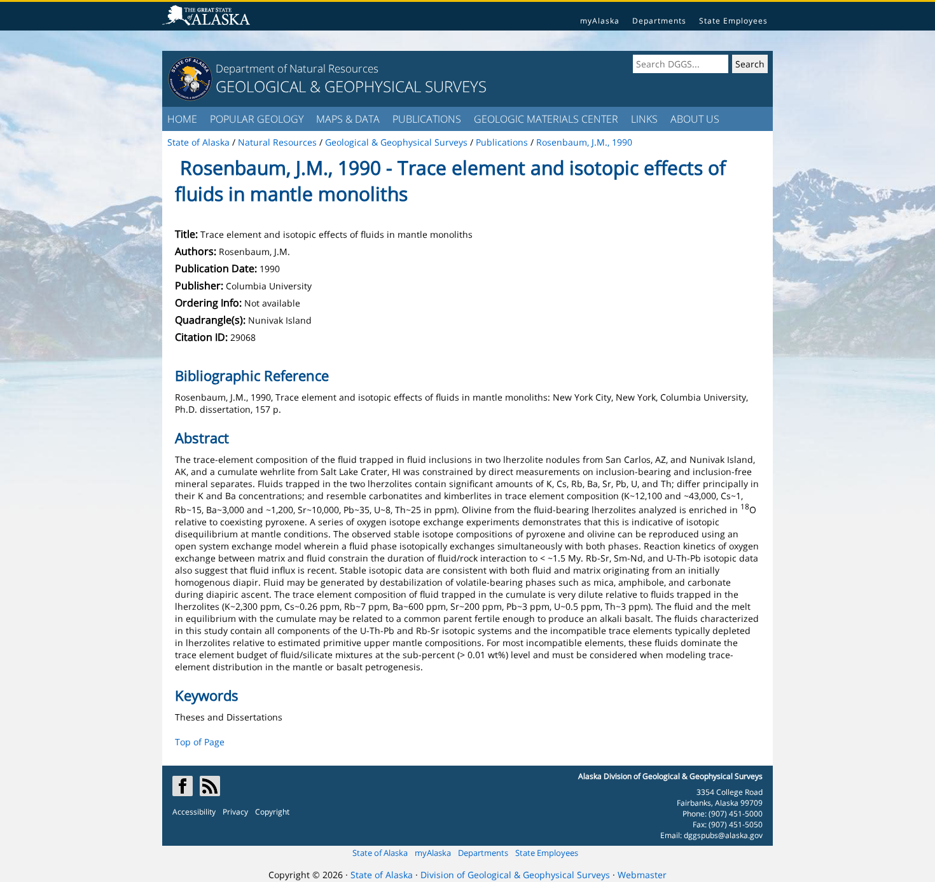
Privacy (235, 811)
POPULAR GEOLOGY (256, 119)
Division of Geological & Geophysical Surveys (515, 875)
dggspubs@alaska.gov (723, 835)
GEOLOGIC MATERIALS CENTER (546, 119)
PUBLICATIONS (426, 119)
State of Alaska (380, 852)
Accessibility (194, 811)
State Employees (733, 20)
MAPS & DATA (348, 119)
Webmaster (642, 875)
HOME (182, 119)
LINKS (644, 119)
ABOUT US (694, 119)
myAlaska (600, 20)
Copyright (272, 811)
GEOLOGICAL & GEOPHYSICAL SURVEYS (351, 86)
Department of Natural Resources (297, 68)
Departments (659, 20)
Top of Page (200, 742)
